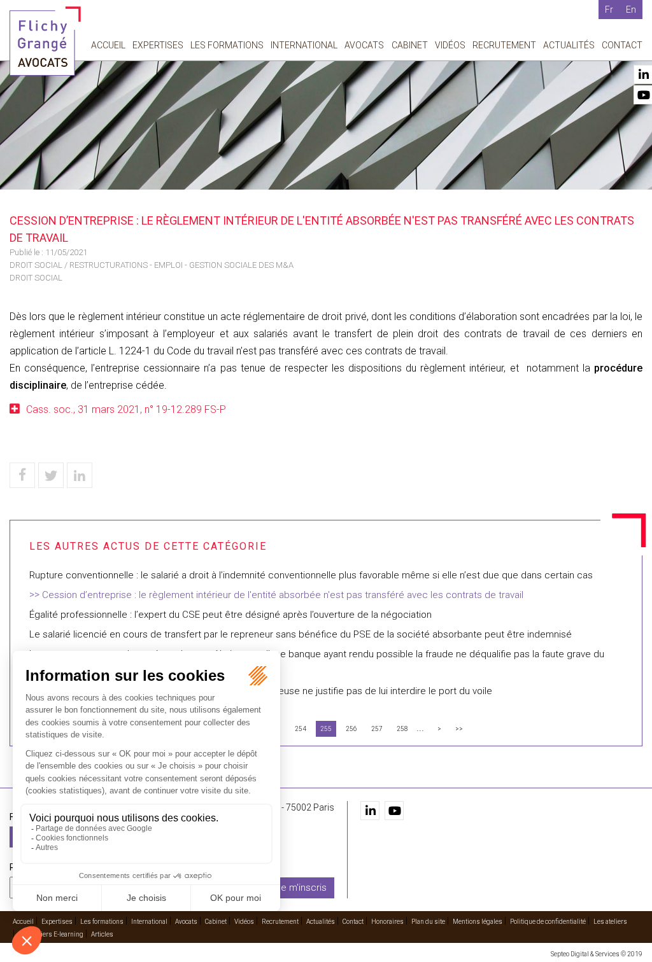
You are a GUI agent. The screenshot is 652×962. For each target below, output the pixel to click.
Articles (102, 934)
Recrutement (504, 45)
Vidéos (450, 45)
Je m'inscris (301, 887)
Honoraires (387, 921)
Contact (622, 45)
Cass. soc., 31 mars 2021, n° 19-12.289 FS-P (126, 409)
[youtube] (394, 810)
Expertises (157, 45)
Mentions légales (477, 921)
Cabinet (410, 45)
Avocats (364, 45)
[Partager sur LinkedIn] (79, 475)
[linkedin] (369, 810)
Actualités (569, 45)
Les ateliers (610, 921)
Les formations (227, 45)
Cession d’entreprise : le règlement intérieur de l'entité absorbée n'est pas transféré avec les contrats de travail (282, 595)
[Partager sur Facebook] (22, 475)
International (304, 45)
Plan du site (428, 921)
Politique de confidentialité (548, 921)
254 (300, 728)
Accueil (108, 45)
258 (402, 728)
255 (326, 728)
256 (351, 728)
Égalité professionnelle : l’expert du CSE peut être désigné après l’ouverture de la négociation (230, 614)
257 (377, 728)
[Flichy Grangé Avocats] (45, 40)
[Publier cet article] (51, 475)
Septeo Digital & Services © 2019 (596, 954)
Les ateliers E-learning (50, 934)
